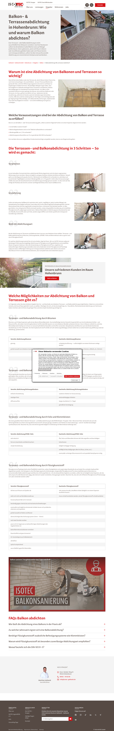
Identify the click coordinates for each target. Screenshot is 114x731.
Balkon (42, 63)
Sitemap (41, 729)
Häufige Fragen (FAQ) (29, 717)
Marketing (59, 373)
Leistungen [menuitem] (39, 7)
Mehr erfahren (52, 278)
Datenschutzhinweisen (44, 370)
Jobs (10, 719)
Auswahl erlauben (56, 376)
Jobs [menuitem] (67, 7)
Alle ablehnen (43, 376)
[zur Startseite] (16, 5)
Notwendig (37, 373)
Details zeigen (75, 380)
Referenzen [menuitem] (59, 7)
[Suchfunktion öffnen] (91, 5)
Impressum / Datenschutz (31, 729)
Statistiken (52, 373)
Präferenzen (44, 373)
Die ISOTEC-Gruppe (28, 712)
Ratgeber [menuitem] (49, 7)
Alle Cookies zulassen (72, 376)
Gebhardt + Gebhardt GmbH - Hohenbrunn (20, 63)
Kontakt (100, 5)
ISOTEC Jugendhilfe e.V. (14, 715)
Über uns (11, 711)
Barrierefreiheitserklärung (15, 729)
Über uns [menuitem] (29, 7)
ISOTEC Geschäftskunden (45, 2)
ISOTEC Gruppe (30, 2)
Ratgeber (35, 63)
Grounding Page (13, 722)
